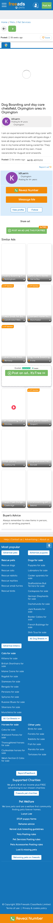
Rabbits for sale (36, 739)
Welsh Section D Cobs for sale (12, 759)
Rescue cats (7, 570)
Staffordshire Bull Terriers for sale (37, 584)
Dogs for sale (35, 560)
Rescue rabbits (9, 576)
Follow (35, 210)
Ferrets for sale (36, 734)
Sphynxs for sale (10, 697)
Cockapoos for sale (38, 591)
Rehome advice (26, 824)
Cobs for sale (8, 730)
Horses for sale (10, 724)
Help (6, 539)
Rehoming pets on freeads (26, 857)
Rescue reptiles (9, 581)
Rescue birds (8, 591)
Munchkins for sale (11, 712)
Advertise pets (10, 553)
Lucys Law (26, 814)
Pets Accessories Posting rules (26, 845)
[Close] (4, 28)
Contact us (16, 539)
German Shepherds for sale (38, 597)
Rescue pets (8, 560)
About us (44, 539)
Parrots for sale (36, 749)
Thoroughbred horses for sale (12, 744)
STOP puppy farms (26, 819)
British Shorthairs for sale (12, 665)
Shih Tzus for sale (37, 632)
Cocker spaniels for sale (38, 577)
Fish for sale (34, 744)
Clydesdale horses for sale (13, 751)
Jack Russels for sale (36, 610)
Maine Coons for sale (12, 671)
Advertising (31, 539)
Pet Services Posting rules (26, 839)
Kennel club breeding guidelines (27, 829)
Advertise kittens (11, 646)
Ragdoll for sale (9, 676)
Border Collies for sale (37, 618)
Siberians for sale (10, 707)
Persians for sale (10, 692)
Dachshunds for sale (39, 604)
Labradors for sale (38, 570)
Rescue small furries (12, 586)
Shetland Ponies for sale (11, 736)
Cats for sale (8, 653)
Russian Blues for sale (13, 702)
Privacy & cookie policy (35, 908)
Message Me (26, 199)
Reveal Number (29, 918)
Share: (25, 221)
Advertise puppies (39, 553)
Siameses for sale (10, 682)
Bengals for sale (10, 687)
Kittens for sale (9, 658)
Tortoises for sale (37, 754)
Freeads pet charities (26, 793)
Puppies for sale (36, 565)
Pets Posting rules (26, 834)
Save (47, 38)
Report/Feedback (26, 773)
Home (4, 22)
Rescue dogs (8, 565)
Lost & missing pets (26, 850)
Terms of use (13, 908)
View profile (18, 210)
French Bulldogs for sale (38, 626)
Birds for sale (35, 729)
